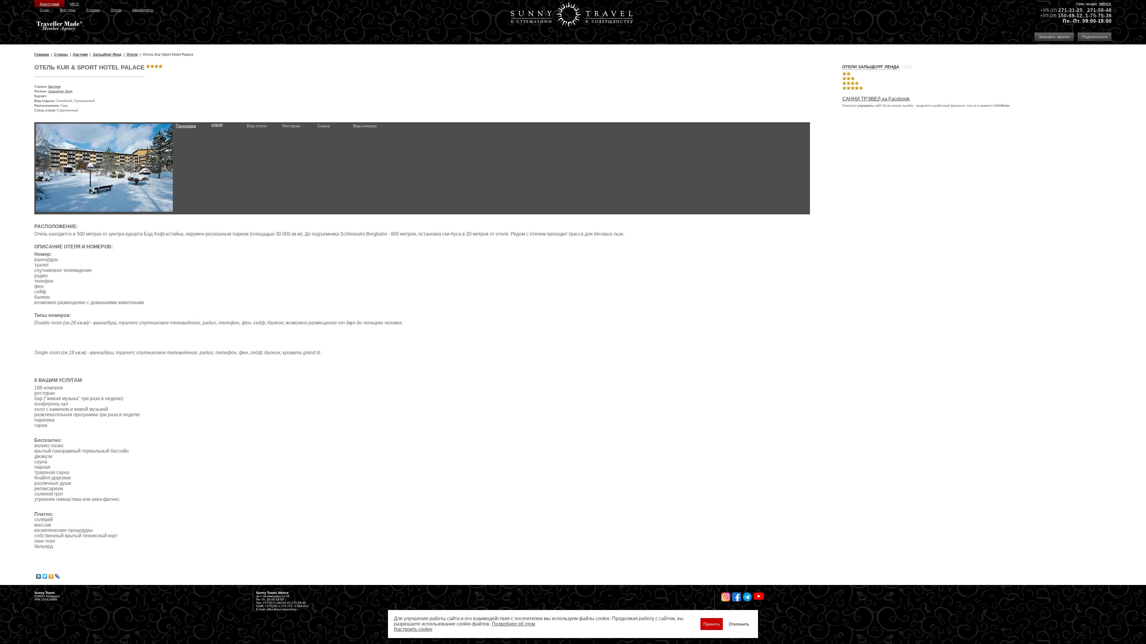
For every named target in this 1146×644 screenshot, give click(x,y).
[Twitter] (45, 576)
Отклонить (739, 624)
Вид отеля (257, 125)
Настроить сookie (413, 629)
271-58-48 (1099, 10)
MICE (74, 4)
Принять (711, 624)
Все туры (68, 10)
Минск (1105, 4)
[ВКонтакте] (39, 576)
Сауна (324, 125)
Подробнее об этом (513, 623)
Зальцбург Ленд (60, 91)
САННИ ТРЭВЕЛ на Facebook (876, 98)
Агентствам (49, 4)
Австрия (54, 86)
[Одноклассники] (51, 576)
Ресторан (291, 125)
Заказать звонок (1054, 36)
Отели (116, 10)
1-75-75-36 (1098, 15)
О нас (44, 10)
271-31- (1067, 10)
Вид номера (365, 125)
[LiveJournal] (57, 576)
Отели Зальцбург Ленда (870, 66)
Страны (93, 10)
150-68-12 (1070, 15)
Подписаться (1094, 36)
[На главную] (572, 15)
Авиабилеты (142, 10)
